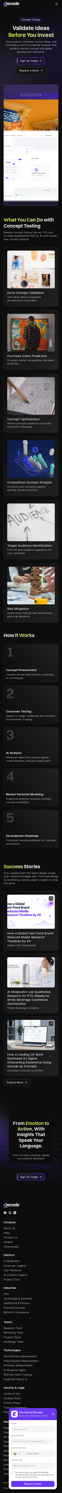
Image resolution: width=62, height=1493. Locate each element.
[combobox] (19, 1453)
